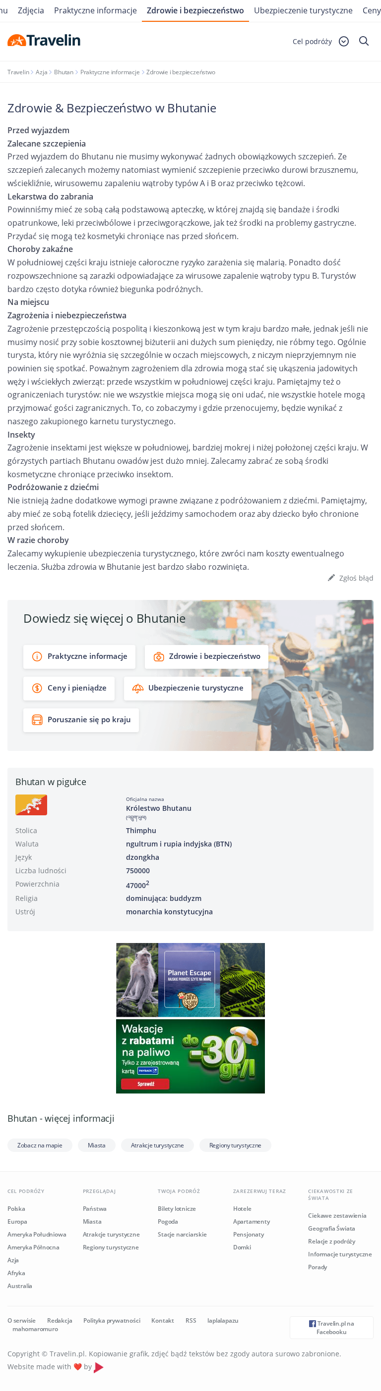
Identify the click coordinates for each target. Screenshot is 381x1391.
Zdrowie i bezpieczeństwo (195, 10)
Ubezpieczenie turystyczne (303, 10)
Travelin (18, 72)
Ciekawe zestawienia (337, 1215)
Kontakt (162, 1320)
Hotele (242, 1208)
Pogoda (168, 1221)
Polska (16, 1208)
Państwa (95, 1208)
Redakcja (59, 1320)
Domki (242, 1247)
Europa (17, 1221)
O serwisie (21, 1320)
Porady (317, 1267)
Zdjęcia (31, 10)
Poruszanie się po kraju (88, 719)
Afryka (16, 1273)
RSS (191, 1320)
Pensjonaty (248, 1234)
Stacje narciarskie (182, 1234)
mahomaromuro (35, 1329)
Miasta (97, 1145)
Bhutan (63, 72)
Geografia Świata (331, 1228)
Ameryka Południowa (36, 1234)
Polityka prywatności (111, 1320)
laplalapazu (223, 1320)
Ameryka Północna (33, 1247)
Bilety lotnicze (177, 1208)
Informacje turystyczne (340, 1254)
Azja (41, 72)
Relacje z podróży (331, 1241)
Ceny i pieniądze (76, 688)
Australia (19, 1286)
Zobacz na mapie (40, 1145)
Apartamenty (251, 1221)
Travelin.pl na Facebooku (335, 1327)
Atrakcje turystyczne (157, 1145)
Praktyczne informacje (110, 72)
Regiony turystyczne (235, 1145)
